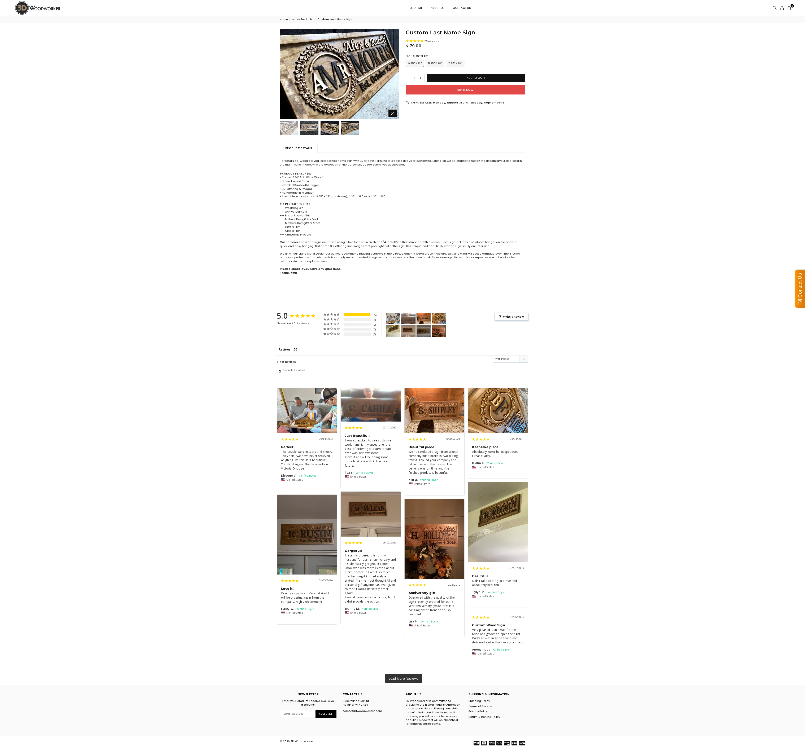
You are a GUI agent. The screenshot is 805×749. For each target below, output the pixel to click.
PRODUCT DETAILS (298, 148)
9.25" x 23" (415, 63)
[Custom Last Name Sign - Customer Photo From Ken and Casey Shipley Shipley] (424, 318)
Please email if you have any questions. (310, 269)
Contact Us (462, 8)
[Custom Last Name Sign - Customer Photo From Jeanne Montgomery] (408, 331)
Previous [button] (283, 74)
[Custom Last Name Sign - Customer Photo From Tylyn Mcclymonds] (393, 331)
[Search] (774, 8)
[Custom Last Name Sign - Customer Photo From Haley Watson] (424, 331)
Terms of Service (480, 706)
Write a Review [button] (513, 316)
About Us (437, 8)
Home (284, 19)
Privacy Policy (478, 711)
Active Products (302, 19)
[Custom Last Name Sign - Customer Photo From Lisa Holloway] (439, 331)
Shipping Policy (479, 701)
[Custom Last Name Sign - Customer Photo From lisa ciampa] (408, 318)
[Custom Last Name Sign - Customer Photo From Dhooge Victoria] (393, 318)
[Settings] (782, 8)
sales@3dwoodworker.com (362, 711)
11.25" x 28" (435, 63)
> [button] (403, 678)
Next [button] (395, 74)
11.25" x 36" (455, 63)
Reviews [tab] (285, 349)
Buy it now (465, 90)
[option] (339, 74)
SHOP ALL (416, 8)
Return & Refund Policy (484, 717)
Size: (417, 56)
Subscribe (326, 713)
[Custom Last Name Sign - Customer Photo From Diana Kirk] (439, 318)
